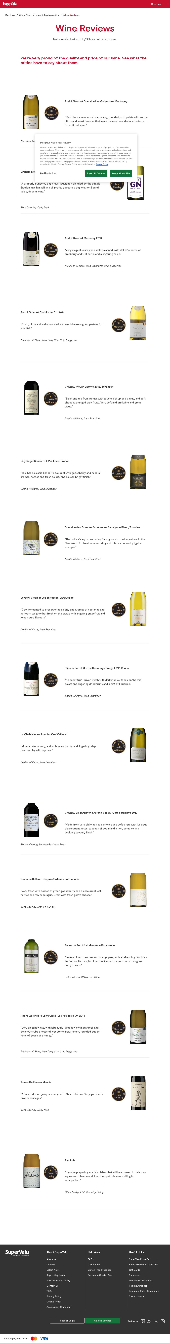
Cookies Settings (48, 173)
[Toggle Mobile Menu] (166, 4)
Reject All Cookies (96, 173)
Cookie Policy (102, 164)
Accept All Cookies (121, 173)
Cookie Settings (102, 1320)
